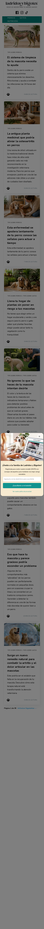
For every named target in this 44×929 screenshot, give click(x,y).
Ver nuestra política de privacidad (22, 491)
